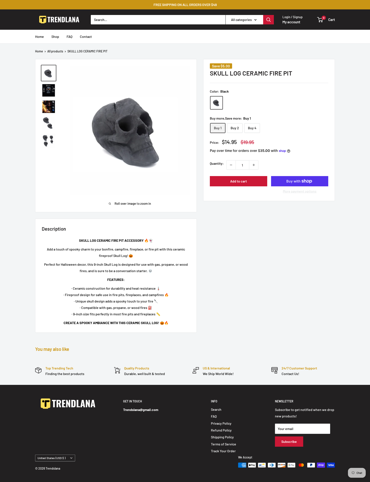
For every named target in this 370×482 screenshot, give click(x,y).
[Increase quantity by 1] (253, 164)
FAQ (69, 36)
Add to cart (238, 181)
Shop (55, 36)
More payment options (299, 191)
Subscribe (289, 441)
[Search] (268, 19)
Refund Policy (221, 430)
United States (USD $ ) (51, 458)
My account (291, 22)
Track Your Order (223, 451)
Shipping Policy (222, 437)
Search (216, 409)
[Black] (216, 103)
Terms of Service (223, 444)
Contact (86, 36)
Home (39, 36)
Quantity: (217, 163)
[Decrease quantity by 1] (231, 164)
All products (55, 51)
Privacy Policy (221, 423)
